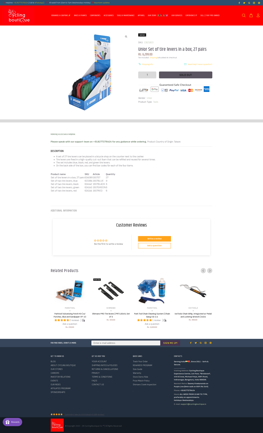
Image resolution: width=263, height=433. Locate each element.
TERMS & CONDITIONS (102, 377)
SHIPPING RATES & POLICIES (104, 365)
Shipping (153, 57)
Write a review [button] (154, 238)
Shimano (110, 308)
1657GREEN (99, 187)
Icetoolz (193, 308)
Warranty (137, 373)
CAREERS (55, 373)
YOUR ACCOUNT (99, 361)
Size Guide (137, 369)
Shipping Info (147, 64)
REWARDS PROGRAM (142, 365)
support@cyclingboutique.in (193, 404)
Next (209, 270)
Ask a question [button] (154, 245)
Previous (203, 270)
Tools (155, 101)
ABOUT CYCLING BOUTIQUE (63, 365)
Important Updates (102, 3)
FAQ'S (94, 380)
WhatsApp (39, 3)
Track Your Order (140, 361)
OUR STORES (57, 369)
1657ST (96, 177)
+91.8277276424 (20, 3)
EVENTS (54, 380)
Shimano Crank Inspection (144, 384)
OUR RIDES (56, 384)
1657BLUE (98, 180)
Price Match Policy (141, 380)
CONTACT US (98, 384)
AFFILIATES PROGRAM (60, 388)
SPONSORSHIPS (58, 392)
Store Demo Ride (140, 377)
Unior (149, 98)
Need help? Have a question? (200, 64)
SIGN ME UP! (170, 343)
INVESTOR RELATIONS (60, 377)
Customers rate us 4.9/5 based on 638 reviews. (85, 414)
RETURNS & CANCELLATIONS (105, 369)
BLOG (53, 361)
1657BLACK (99, 184)
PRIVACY (96, 373)
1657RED (97, 190)
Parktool (70, 308)
